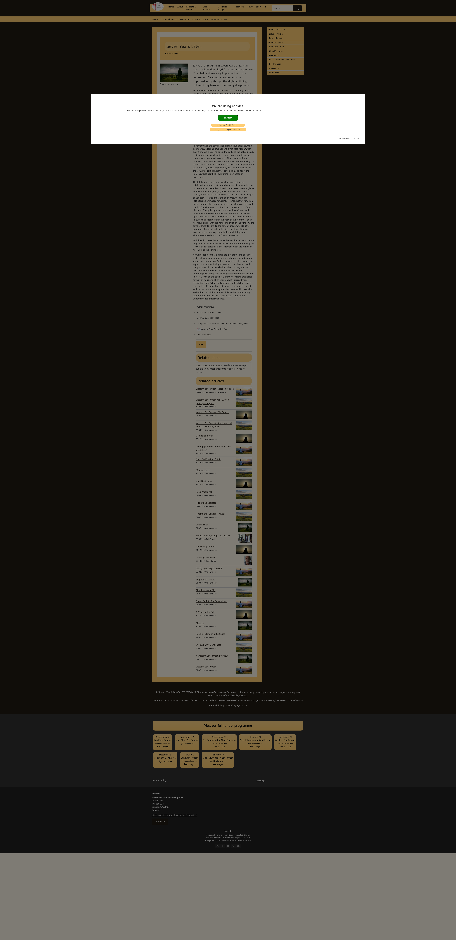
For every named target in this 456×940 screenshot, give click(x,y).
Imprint (356, 139)
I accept (228, 118)
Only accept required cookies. (228, 129)
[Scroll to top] (5, 934)
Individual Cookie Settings (228, 125)
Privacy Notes (344, 139)
